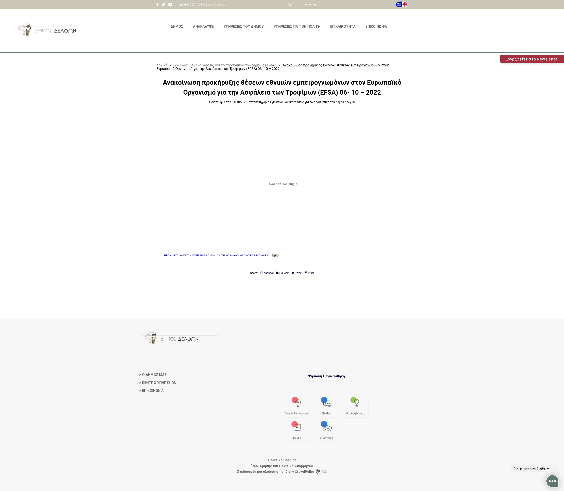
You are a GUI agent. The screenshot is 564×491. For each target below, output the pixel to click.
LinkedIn (284, 273)
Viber (310, 273)
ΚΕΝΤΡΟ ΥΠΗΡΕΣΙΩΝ (159, 383)
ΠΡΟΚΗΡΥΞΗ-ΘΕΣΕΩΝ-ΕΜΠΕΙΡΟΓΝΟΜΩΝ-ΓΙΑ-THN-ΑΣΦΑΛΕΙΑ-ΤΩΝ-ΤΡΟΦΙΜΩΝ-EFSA (217, 255)
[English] (405, 4)
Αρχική (161, 65)
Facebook (268, 273)
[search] (313, 4)
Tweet (298, 273)
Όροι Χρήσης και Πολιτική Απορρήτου (282, 466)
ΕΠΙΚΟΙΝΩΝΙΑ (153, 390)
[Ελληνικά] (399, 4)
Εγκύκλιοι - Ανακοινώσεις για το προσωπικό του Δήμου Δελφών (224, 65)
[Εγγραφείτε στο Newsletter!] (282, 50)
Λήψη (275, 255)
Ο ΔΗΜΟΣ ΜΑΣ (154, 375)
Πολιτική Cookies (282, 460)
